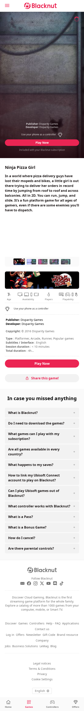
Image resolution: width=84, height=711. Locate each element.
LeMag (44, 646)
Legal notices (42, 663)
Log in (10, 635)
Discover (11, 623)
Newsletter (33, 635)
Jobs (8, 646)
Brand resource (67, 635)
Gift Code (49, 635)
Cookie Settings (42, 679)
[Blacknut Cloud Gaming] (40, 5)
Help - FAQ (53, 623)
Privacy (42, 674)
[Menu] (7, 5)
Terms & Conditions (42, 669)
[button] (42, 134)
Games (23, 623)
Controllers (36, 623)
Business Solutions (25, 646)
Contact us (42, 629)
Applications (70, 623)
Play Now (42, 142)
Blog (53, 646)
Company (42, 640)
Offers (20, 635)
